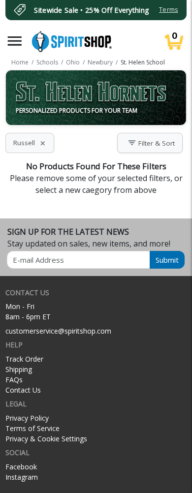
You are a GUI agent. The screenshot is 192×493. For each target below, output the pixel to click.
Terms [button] (168, 9)
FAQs (14, 379)
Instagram (21, 477)
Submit (167, 260)
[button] (14, 41)
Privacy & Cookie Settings (46, 438)
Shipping (18, 369)
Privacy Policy (27, 418)
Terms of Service (32, 428)
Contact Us (23, 390)
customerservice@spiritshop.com (58, 331)
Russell (29, 142)
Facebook (21, 466)
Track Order (24, 359)
